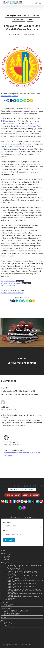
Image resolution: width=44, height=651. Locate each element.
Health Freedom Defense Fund (25, 126)
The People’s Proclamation (12, 614)
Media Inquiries (8, 627)
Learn (3, 553)
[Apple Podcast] (24, 511)
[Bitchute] (3, 504)
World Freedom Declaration (12, 613)
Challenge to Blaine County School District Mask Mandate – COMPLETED (25, 581)
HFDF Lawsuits (18, 20)
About (3, 550)
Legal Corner (5, 562)
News (30, 20)
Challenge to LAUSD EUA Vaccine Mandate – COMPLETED (24, 589)
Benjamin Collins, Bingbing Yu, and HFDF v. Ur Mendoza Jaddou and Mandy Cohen (24, 566)
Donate (3, 618)
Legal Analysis (8, 599)
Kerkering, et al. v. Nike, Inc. (15, 568)
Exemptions (7, 605)
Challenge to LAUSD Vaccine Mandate (18, 579)
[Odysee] (26, 504)
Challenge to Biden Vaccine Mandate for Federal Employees (22, 576)
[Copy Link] (31, 100)
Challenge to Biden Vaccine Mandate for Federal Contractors (22, 573)
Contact (6, 625)
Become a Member (10, 624)
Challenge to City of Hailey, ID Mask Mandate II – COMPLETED (21, 586)
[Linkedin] (14, 100)
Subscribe (9, 540)
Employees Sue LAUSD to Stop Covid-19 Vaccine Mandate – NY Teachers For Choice (19, 393)
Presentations (8, 558)
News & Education (9, 555)
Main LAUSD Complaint (8, 281)
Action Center (5, 608)
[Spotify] (20, 511)
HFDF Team (14, 34)
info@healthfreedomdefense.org (12, 293)
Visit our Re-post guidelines (9, 96)
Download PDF (19, 281)
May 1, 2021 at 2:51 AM (8, 409)
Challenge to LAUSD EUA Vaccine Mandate (22, 16)
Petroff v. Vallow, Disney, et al (16, 570)
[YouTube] (41, 504)
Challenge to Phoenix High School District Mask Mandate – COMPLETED (24, 591)
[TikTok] (33, 504)
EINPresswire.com (7, 121)
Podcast (6, 559)
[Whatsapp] (24, 100)
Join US (3, 621)
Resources (4, 602)
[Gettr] (10, 504)
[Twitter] (37, 504)
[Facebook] (7, 100)
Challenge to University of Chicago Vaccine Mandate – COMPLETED (23, 597)
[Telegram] (21, 100)
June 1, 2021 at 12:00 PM (12, 445)
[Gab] (17, 100)
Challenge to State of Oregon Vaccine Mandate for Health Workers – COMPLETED (24, 594)
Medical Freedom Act (10, 604)
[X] (11, 100)
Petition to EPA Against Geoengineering (16, 610)
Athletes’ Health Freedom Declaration (15, 611)
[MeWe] (22, 504)
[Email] (28, 100)
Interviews (7, 556)
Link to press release (8, 285)
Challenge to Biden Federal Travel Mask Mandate (22, 571)
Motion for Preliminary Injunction (11, 283)
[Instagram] (18, 504)
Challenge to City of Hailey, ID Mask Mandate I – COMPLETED (21, 583)
